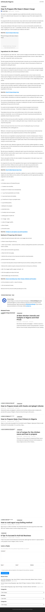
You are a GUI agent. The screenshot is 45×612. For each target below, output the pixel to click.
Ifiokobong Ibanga (30, 304)
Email (17, 565)
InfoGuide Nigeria (7, 2)
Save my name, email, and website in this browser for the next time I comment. (18, 570)
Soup (13, 295)
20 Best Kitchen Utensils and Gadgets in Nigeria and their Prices (28, 318)
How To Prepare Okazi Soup (12, 32)
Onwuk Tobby (5, 11)
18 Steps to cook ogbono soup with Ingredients (17, 231)
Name (2, 565)
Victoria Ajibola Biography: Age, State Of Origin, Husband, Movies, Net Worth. (19, 586)
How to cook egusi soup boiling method (16, 522)
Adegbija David (4, 537)
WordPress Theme (25, 609)
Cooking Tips (3, 6)
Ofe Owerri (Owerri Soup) (6, 295)
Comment (3, 551)
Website (32, 565)
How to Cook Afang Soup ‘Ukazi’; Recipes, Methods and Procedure (21, 279)
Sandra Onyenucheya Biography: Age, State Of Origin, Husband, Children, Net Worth (21, 583)
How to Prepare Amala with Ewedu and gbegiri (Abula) (22, 406)
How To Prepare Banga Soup (12, 92)
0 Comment (17, 11)
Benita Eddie (20, 436)
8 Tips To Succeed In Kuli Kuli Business (16, 535)
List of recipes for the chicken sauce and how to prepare (28, 433)
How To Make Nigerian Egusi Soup (14, 170)
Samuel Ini (19, 321)
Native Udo (4, 408)
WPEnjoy (31, 609)
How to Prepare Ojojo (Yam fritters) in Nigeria (19, 419)
